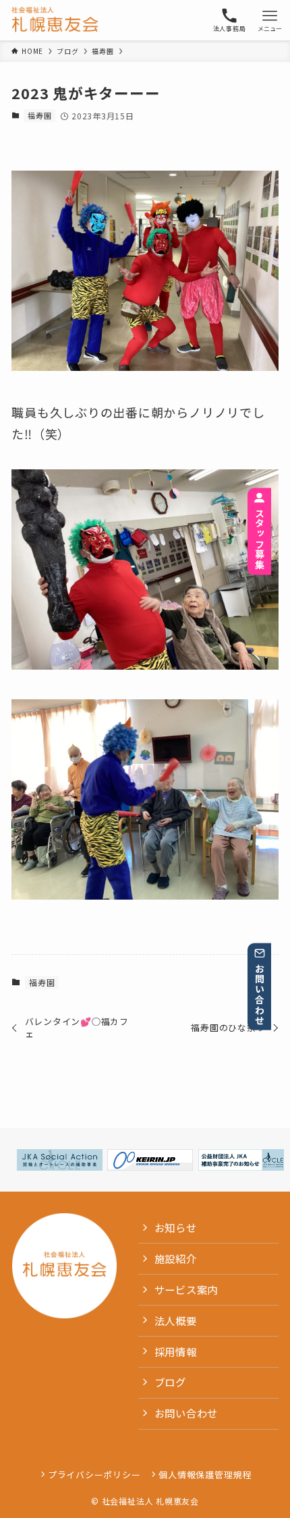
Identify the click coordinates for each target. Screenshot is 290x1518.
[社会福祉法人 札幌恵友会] (54, 20)
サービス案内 (186, 1289)
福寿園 (39, 115)
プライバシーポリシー (94, 1474)
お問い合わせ (259, 994)
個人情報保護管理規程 (205, 1474)
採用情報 (175, 1351)
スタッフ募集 (259, 539)
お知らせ (175, 1227)
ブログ (170, 1381)
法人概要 (175, 1320)
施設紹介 (175, 1258)
